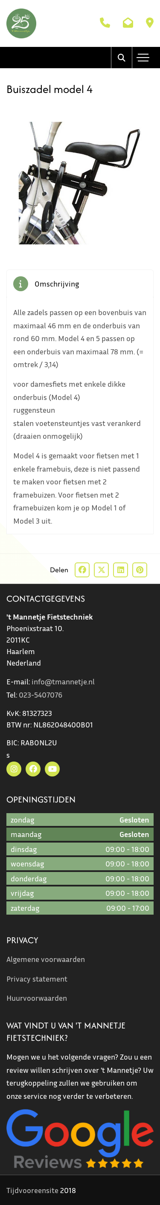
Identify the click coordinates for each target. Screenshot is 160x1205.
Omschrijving (57, 283)
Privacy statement (36, 978)
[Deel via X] (101, 569)
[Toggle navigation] (143, 57)
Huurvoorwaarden (36, 997)
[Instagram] (13, 769)
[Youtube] (52, 769)
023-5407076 (40, 694)
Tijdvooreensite (32, 1190)
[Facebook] (33, 769)
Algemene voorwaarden (45, 959)
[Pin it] (139, 569)
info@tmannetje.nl (63, 681)
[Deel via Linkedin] (120, 569)
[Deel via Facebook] (82, 569)
